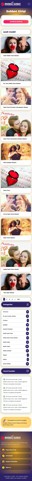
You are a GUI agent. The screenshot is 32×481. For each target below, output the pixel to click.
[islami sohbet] (11, 4)
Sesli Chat (6, 190)
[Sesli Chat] (16, 177)
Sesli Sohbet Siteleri (9, 162)
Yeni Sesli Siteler (8, 292)
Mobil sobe (15, 342)
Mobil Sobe (15, 346)
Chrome (15, 312)
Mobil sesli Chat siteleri (15, 338)
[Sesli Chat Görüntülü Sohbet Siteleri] (16, 124)
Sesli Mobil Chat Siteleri (11, 55)
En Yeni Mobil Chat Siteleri (12, 83)
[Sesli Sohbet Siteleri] (16, 151)
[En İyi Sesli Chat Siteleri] (16, 203)
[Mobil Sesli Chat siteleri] (16, 254)
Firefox (15, 320)
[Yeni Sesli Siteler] (16, 282)
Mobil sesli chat (15, 333)
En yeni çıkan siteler (15, 316)
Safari (15, 359)
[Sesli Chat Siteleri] (16, 226)
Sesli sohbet (15, 363)
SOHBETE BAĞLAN (16, 21)
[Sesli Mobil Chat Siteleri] (16, 45)
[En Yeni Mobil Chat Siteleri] (16, 70)
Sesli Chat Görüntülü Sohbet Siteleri (15, 139)
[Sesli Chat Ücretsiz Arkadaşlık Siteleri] (16, 96)
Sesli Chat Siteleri (9, 237)
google (15, 325)
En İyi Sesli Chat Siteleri (11, 214)
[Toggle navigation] (29, 4)
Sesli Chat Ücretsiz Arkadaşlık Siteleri (15, 107)
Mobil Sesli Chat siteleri (11, 269)
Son (18, 299)
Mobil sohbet (15, 350)
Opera (15, 355)
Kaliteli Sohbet (15, 329)
